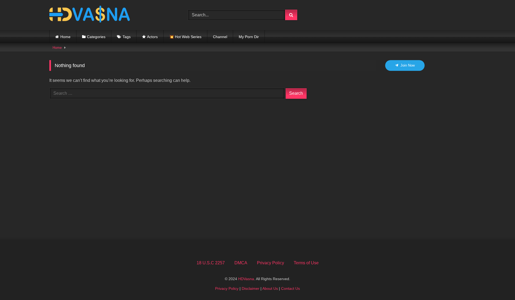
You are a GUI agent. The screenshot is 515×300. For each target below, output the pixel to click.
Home (65, 37)
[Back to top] (498, 284)
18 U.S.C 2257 (211, 263)
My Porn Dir (249, 37)
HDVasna (246, 279)
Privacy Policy (270, 263)
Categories (96, 37)
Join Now (407, 65)
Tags (127, 37)
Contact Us (290, 288)
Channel (220, 37)
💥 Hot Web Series (185, 37)
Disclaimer (250, 288)
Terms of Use (306, 263)
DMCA (240, 263)
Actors (152, 37)
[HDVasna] (89, 15)
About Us (270, 288)
